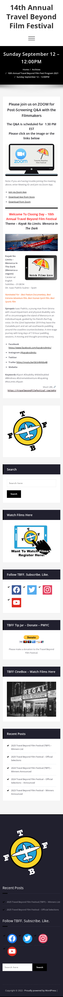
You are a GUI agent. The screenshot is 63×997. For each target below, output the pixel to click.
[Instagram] (47, 589)
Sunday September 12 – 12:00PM (33, 76)
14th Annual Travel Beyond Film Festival (31, 16)
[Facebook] (16, 589)
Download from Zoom (20, 201)
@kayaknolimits (28, 352)
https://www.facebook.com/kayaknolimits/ (30, 347)
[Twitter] (32, 589)
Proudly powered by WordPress (40, 990)
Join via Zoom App (18, 192)
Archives (36, 69)
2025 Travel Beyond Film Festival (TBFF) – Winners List (33, 901)
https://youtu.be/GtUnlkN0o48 (31, 362)
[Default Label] (16, 602)
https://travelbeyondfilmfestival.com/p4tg (32, 390)
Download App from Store (22, 196)
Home (26, 69)
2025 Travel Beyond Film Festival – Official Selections (33, 909)
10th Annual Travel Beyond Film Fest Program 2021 (33, 73)
